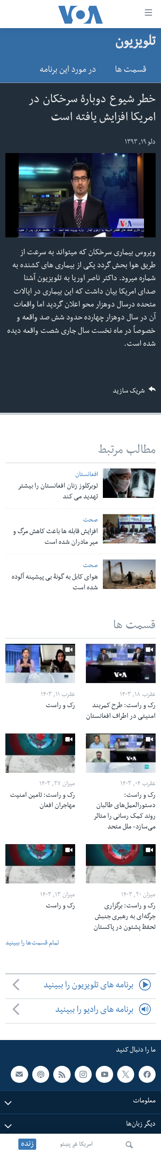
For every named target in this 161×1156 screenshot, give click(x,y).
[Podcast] (40, 1074)
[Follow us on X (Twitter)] (125, 1074)
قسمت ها (130, 71)
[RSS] (61, 1074)
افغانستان (86, 475)
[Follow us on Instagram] (83, 1074)
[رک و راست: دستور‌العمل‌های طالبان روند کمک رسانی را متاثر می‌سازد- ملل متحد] (121, 753)
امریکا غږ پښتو (76, 1144)
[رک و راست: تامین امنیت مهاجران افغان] (40, 753)
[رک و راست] (40, 663)
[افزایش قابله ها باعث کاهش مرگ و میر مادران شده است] (129, 528)
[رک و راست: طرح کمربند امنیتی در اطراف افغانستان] (121, 663)
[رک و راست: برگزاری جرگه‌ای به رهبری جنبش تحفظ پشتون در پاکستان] (121, 863)
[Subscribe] (19, 1074)
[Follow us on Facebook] (147, 1074)
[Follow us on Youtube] (104, 1074)
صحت (90, 521)
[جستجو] (129, 1145)
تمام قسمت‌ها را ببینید (32, 944)
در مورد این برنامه (67, 71)
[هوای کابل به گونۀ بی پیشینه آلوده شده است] (129, 574)
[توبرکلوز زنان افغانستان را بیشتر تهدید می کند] (129, 483)
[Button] (134, 393)
